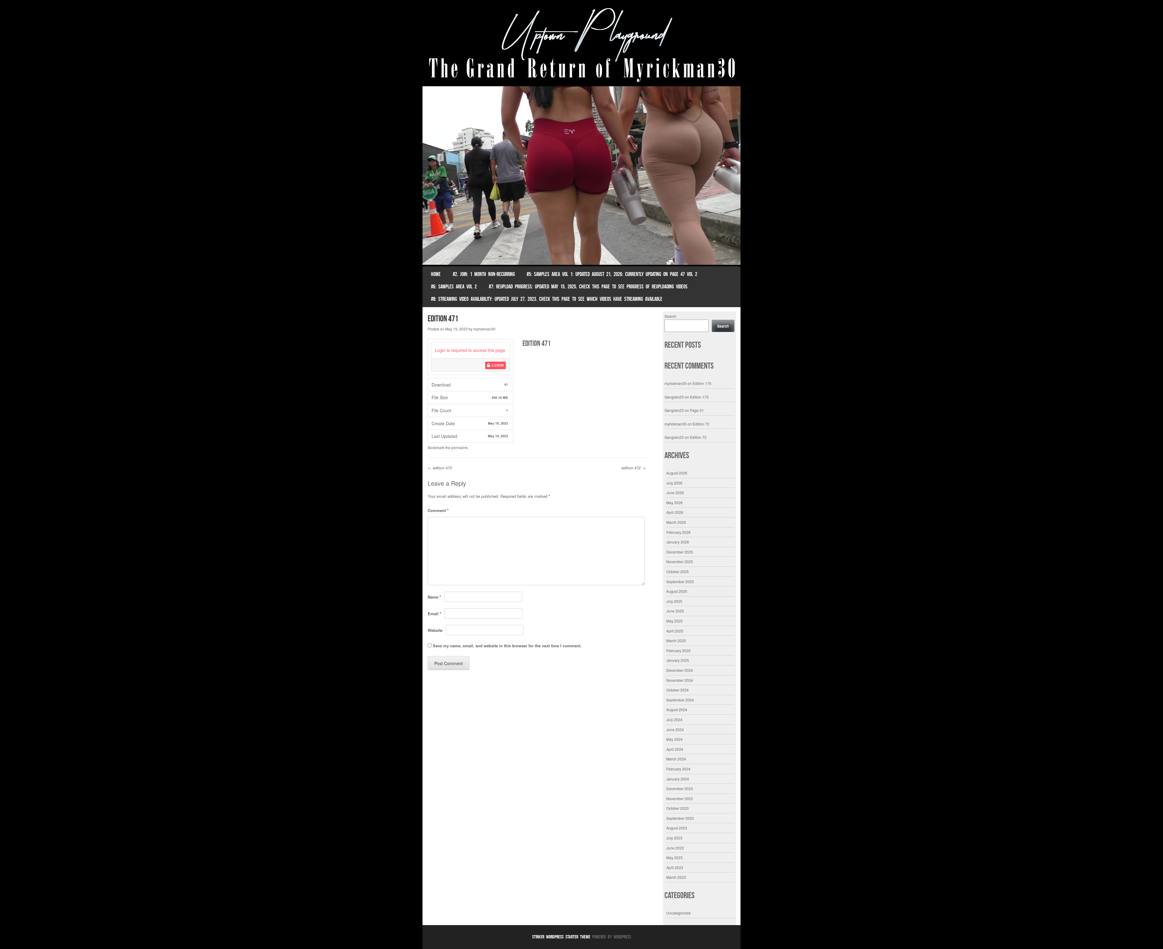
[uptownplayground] (581, 44)
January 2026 (677, 541)
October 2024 (677, 689)
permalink (459, 447)
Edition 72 (701, 423)
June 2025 (675, 610)
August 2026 (676, 472)
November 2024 (679, 680)
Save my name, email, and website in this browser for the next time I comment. (507, 646)
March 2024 (676, 758)
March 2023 (676, 877)
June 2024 (675, 729)
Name (434, 597)
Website (435, 630)
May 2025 (674, 620)
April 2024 (674, 749)
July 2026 (674, 482)
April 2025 (674, 630)
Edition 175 (702, 383)
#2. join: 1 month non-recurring (484, 274)
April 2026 (674, 512)
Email (434, 613)
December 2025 (679, 551)
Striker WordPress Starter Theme (561, 936)
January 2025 (677, 660)
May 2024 (674, 739)
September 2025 (680, 581)
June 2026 (675, 492)
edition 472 (633, 468)
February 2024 (678, 768)
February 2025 (678, 650)
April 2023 (674, 867)
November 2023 (679, 798)
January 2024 (677, 778)
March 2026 (676, 522)
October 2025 (677, 571)
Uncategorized (678, 912)
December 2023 (679, 788)
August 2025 (676, 591)
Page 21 (697, 410)
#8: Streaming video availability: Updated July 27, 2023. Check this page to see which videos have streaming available (546, 299)
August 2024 (676, 709)
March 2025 (676, 640)
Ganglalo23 (674, 396)
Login (497, 365)
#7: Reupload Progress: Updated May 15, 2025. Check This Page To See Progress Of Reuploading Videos (588, 287)
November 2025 (679, 561)
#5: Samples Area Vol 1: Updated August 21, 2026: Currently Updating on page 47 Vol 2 (612, 274)
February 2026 (678, 532)
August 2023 (676, 827)
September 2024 (680, 699)
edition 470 (440, 468)
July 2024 (674, 719)
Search (670, 316)
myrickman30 (484, 328)
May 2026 (674, 502)
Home (436, 274)
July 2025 (674, 601)
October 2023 (677, 808)
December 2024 (679, 670)
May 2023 (674, 857)
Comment (438, 510)
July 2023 (674, 837)
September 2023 (680, 818)
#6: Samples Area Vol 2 (454, 287)
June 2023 (675, 847)
